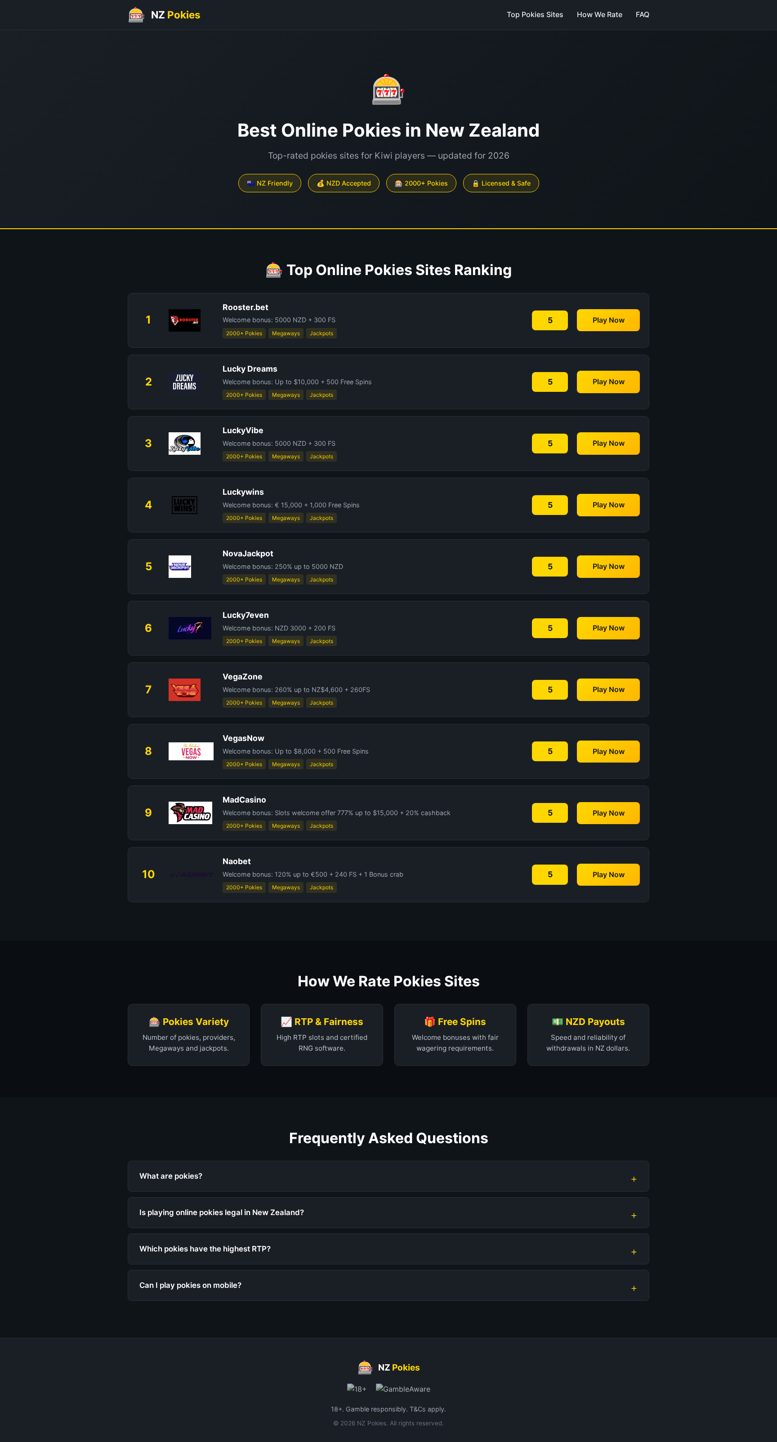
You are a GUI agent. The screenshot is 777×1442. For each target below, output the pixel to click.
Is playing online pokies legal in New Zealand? (221, 1212)
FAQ (642, 14)
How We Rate (599, 14)
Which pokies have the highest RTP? (205, 1248)
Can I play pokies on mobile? (190, 1285)
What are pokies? (170, 1175)
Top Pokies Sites (535, 14)
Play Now (609, 319)
